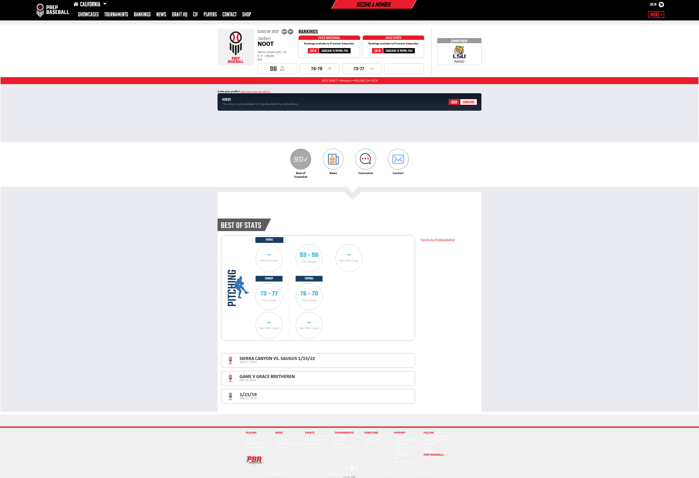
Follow (429, 432)
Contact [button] (229, 15)
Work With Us (402, 451)
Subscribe (469, 102)
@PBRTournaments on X (438, 439)
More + (656, 15)
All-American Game (316, 439)
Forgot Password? (405, 439)
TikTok (427, 447)
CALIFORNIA (90, 4)
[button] (301, 164)
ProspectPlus (372, 439)
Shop (246, 15)
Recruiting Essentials (288, 443)
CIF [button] (195, 15)
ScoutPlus (370, 443)
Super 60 (310, 447)
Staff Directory (403, 447)
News (279, 432)
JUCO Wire (281, 447)
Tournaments (116, 15)
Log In (653, 5)
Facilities (340, 443)
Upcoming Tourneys (346, 436)
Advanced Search (256, 447)
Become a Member (373, 5)
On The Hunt (283, 436)
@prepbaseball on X (436, 436)
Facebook (429, 451)
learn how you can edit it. (255, 91)
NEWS (161, 15)
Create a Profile (255, 436)
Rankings (142, 15)
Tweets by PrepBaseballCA (437, 240)
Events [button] (310, 432)
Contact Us (401, 443)
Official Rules (343, 447)
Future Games (313, 443)
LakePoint (340, 439)
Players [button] (210, 15)
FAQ (396, 458)
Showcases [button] (88, 15)
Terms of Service (404, 461)
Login (454, 102)
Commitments (254, 443)
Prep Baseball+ (373, 436)
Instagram (430, 443)
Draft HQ (179, 15)
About (397, 436)
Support (400, 432)
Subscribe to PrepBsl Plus (334, 51)
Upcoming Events (315, 436)
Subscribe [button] (371, 432)
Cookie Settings (433, 458)
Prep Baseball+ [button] (434, 454)
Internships (401, 454)
